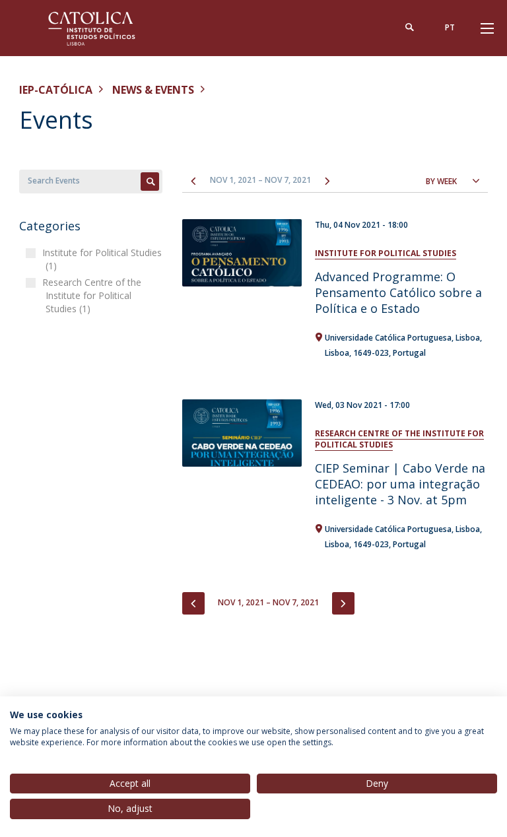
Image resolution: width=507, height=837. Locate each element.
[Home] (101, 28)
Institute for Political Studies (385, 253)
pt (450, 27)
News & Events (153, 90)
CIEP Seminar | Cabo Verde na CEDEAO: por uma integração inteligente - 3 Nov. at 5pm (400, 484)
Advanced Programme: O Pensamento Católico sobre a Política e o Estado (398, 292)
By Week (441, 181)
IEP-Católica (55, 90)
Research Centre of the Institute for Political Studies (399, 439)
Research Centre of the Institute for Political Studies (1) (93, 295)
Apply (150, 181)
